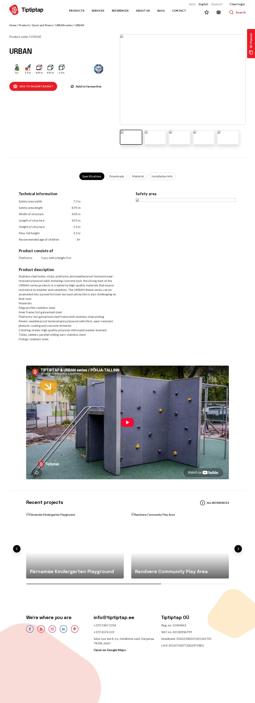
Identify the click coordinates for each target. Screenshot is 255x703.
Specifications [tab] (91, 176)
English (203, 4)
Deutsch (216, 4)
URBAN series (64, 25)
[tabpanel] (127, 269)
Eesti (192, 4)
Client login (237, 4)
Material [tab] (138, 176)
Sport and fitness (42, 25)
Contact (179, 10)
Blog (161, 10)
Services (98, 10)
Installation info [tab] (162, 176)
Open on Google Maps (110, 650)
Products (76, 10)
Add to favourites (89, 86)
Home (12, 25)
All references (218, 502)
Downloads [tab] (116, 176)
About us (143, 10)
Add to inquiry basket (36, 86)
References (120, 10)
